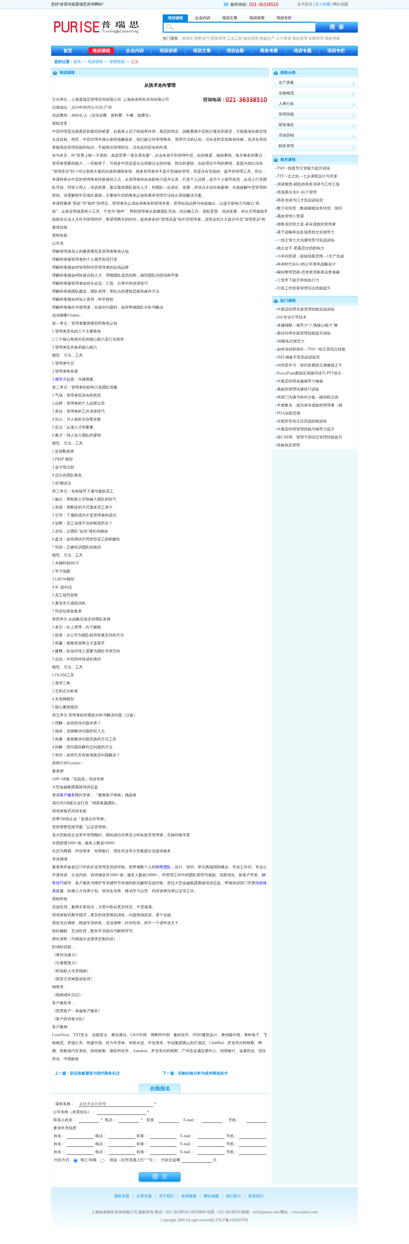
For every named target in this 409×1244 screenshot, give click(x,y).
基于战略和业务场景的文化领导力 (306, 232)
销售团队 (163, 867)
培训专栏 (336, 50)
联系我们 (256, 1196)
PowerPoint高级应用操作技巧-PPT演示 (309, 373)
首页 (67, 50)
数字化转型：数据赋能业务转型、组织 (309, 208)
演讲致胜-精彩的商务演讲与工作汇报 (308, 184)
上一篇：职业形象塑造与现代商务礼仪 (87, 1073)
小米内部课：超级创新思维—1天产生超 (310, 256)
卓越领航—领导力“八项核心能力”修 (307, 325)
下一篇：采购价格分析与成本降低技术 (195, 1073)
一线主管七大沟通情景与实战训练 (306, 240)
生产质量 (286, 82)
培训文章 (202, 50)
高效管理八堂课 (290, 216)
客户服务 (67, 795)
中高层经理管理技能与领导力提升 (306, 429)
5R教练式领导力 (291, 341)
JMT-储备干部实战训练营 (298, 357)
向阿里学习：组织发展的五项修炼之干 (309, 365)
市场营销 (286, 135)
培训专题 (303, 50)
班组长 (187, 38)
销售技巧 (202, 38)
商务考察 (269, 50)
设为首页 (305, 4)
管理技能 (117, 61)
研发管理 (218, 38)
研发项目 (286, 124)
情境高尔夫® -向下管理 (297, 192)
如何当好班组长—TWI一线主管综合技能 (311, 349)
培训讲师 (168, 50)
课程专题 (121, 1196)
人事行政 (286, 103)
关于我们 (166, 1196)
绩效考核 (332, 38)
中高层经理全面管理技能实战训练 (306, 309)
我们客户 (233, 1196)
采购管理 (316, 38)
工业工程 (234, 38)
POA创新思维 (288, 413)
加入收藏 (322, 4)
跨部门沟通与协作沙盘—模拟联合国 (307, 397)
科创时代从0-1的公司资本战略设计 (306, 264)
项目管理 (299, 38)
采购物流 (286, 93)
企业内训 (135, 50)
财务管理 (286, 146)
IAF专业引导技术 (291, 317)
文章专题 (144, 1196)
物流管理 (251, 38)
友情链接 (189, 1196)
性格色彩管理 (288, 445)
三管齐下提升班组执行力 (298, 280)
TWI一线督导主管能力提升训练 (303, 168)
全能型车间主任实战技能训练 (302, 421)
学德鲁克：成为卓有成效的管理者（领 (309, 405)
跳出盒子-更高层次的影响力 (300, 248)
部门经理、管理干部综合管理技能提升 (309, 437)
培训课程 (101, 50)
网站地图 (340, 4)
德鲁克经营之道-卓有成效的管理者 (306, 224)
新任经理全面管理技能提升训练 (304, 333)
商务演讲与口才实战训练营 (300, 200)
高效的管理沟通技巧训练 (298, 389)
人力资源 (283, 38)
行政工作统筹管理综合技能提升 (304, 288)
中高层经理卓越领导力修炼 (300, 381)
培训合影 (235, 50)
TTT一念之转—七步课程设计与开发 (307, 176)
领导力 (60, 379)
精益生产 (267, 38)
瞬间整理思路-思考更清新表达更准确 (308, 272)
